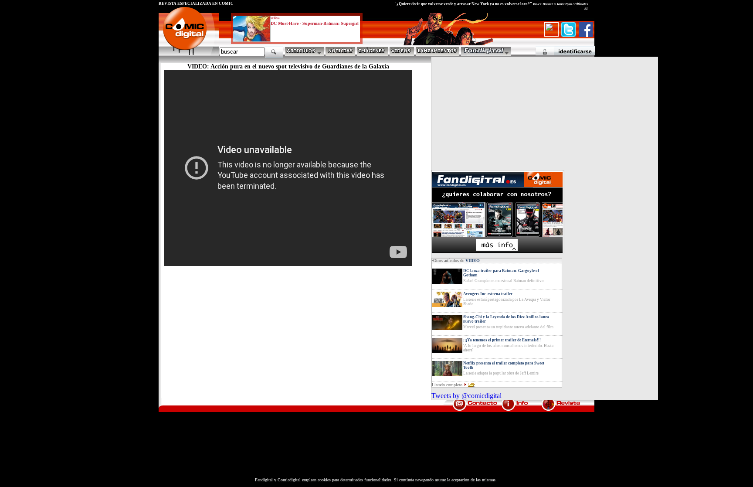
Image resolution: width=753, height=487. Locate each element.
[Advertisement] (239, 336)
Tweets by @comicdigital (466, 395)
